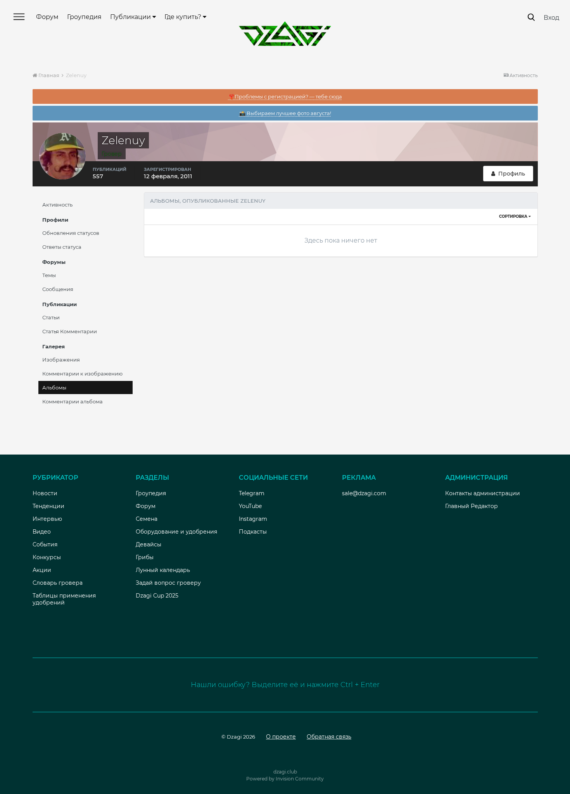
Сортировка (514, 216)
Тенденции (48, 506)
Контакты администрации (482, 493)
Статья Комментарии (69, 331)
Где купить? (183, 17)
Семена (146, 518)
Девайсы (148, 544)
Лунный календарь (163, 570)
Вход (551, 17)
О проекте (281, 736)
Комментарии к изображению (82, 373)
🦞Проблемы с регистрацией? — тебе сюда (285, 96)
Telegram (251, 493)
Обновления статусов (70, 233)
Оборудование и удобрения (176, 531)
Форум (47, 17)
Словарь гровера (58, 582)
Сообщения (57, 289)
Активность (57, 205)
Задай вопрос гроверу (168, 582)
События (45, 544)
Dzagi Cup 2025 (157, 595)
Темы (49, 275)
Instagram (253, 518)
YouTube (250, 506)
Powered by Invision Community (285, 779)
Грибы (145, 557)
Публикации (131, 17)
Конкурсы (47, 557)
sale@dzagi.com (364, 493)
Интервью (47, 518)
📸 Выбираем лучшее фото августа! (285, 113)
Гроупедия (84, 17)
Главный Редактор (471, 506)
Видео (42, 531)
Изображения (61, 360)
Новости (45, 493)
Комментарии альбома (72, 401)
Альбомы (54, 387)
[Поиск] (531, 17)
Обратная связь (329, 736)
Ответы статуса (61, 247)
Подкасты (253, 531)
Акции (42, 570)
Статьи (51, 317)
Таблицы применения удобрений (64, 599)
